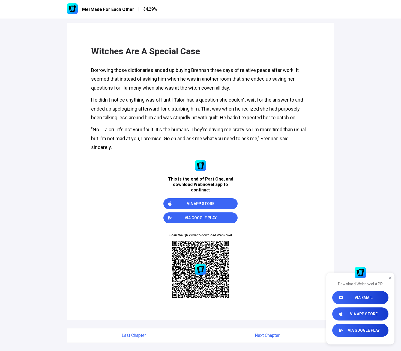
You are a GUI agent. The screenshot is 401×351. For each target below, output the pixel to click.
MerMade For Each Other (108, 9)
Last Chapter (134, 335)
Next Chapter (267, 335)
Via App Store (364, 314)
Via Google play (364, 330)
